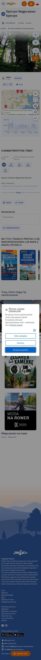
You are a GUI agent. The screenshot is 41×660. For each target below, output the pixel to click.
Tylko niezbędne (20, 336)
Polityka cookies (16, 325)
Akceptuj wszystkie (20, 350)
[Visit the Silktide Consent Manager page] (34, 330)
